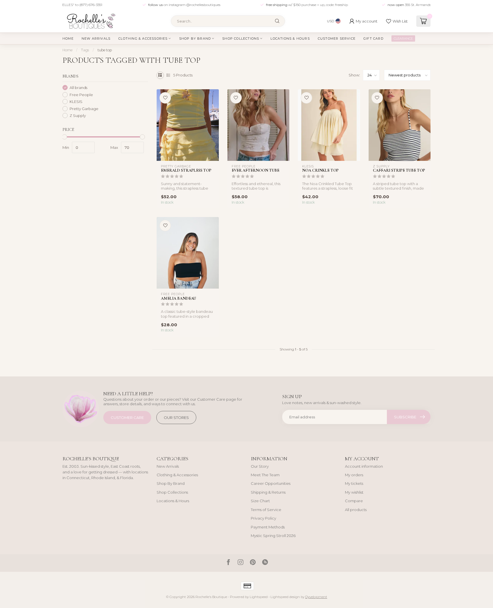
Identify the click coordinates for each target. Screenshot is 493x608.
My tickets (354, 483)
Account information (364, 466)
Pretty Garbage (84, 108)
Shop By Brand (195, 38)
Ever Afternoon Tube (255, 170)
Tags (85, 50)
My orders (354, 475)
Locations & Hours (290, 38)
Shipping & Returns (268, 492)
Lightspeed (259, 597)
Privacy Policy (263, 518)
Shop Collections (240, 38)
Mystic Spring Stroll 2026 (273, 535)
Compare (354, 500)
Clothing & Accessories (142, 38)
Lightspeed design (285, 597)
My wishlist (354, 492)
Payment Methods (268, 527)
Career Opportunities (270, 483)
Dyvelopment (316, 597)
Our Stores (176, 417)
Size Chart (260, 500)
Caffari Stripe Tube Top (399, 170)
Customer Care (127, 417)
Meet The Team (265, 475)
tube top (105, 50)
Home (68, 38)
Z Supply (78, 115)
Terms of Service (266, 509)
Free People (81, 95)
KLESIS (76, 102)
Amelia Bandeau (178, 298)
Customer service (336, 38)
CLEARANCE (403, 38)
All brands (78, 88)
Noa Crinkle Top (320, 170)
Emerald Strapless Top (186, 170)
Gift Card (373, 38)
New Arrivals (96, 38)
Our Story (260, 466)
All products (356, 509)
